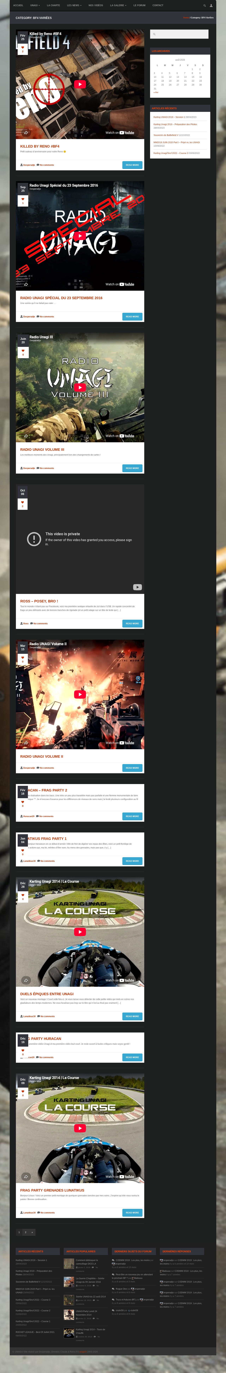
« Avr (156, 92)
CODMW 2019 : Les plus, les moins (133, 1260)
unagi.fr (83, 1352)
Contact (158, 5)
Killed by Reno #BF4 (39, 146)
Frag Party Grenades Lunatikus (52, 1190)
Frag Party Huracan (40, 1039)
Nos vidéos (96, 5)
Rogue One (121, 1289)
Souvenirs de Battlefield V (166, 135)
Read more (132, 165)
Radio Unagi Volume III (42, 449)
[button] (211, 5)
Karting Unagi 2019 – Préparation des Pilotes (175, 124)
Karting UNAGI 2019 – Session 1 (169, 117)
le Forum (139, 5)
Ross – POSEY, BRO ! (39, 601)
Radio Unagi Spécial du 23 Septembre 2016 (61, 298)
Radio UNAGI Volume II (41, 756)
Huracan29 (28, 816)
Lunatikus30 (29, 861)
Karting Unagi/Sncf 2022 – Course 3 (171, 153)
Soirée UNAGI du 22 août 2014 (91, 1296)
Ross (26, 623)
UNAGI (34, 5)
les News (73, 5)
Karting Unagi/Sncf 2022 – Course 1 (33, 1321)
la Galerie (117, 5)
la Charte (53, 5)
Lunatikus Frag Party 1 (43, 839)
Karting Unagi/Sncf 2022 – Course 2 (33, 1310)
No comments (47, 165)
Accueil (18, 5)
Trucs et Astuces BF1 (126, 1299)
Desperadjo (29, 165)
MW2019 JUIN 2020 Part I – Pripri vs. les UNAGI (177, 142)
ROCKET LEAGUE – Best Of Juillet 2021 (35, 1332)
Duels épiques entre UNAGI (47, 994)
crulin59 (120, 1310)
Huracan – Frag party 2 (43, 790)
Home (186, 17)
